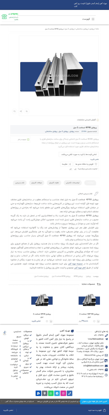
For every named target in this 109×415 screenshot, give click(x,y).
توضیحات (90, 183)
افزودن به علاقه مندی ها (84, 164)
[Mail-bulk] (38, 393)
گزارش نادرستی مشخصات (86, 120)
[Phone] (69, 393)
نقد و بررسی (19, 183)
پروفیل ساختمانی (82, 29)
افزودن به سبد (51, 321)
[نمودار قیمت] (26, 111)
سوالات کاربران (36, 183)
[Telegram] (57, 393)
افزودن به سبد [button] (98, 321)
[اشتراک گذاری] (20, 111)
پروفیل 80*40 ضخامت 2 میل (61, 276)
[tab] (90, 182)
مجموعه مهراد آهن (75, 264)
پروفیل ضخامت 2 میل (41, 276)
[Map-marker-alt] (44, 393)
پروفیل (91, 29)
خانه (97, 29)
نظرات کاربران (54, 183)
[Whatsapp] (51, 393)
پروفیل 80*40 (78, 276)
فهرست (86, 19)
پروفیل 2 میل (69, 29)
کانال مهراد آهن (80, 268)
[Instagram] (63, 393)
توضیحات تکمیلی (72, 183)
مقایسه (64, 164)
